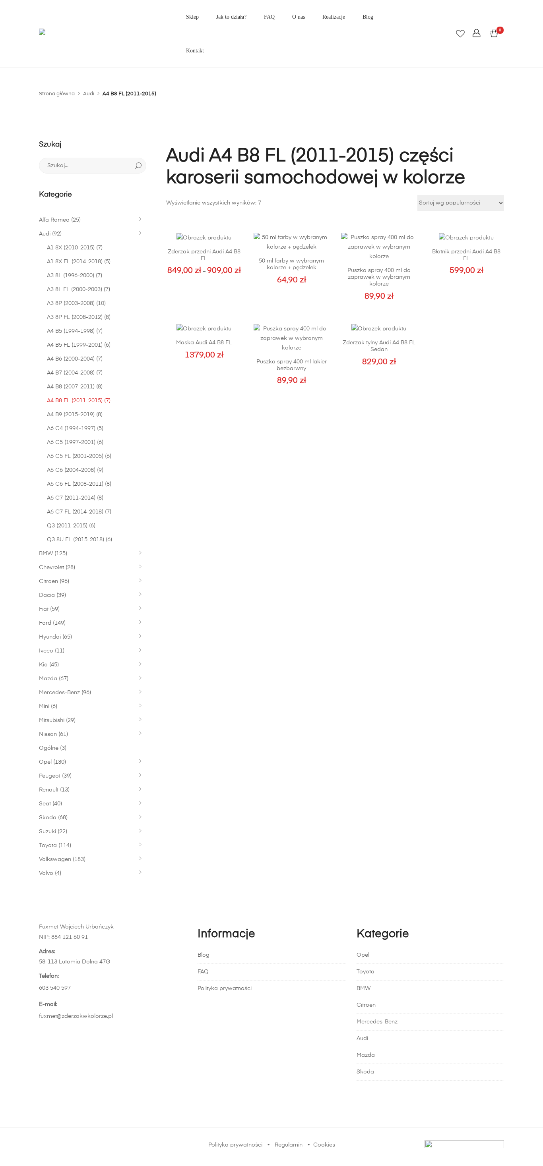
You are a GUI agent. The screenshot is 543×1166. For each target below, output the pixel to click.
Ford (45, 623)
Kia (43, 665)
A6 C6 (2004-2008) (71, 470)
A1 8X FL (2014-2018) (75, 261)
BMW (46, 553)
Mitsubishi (51, 720)
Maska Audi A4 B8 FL (204, 343)
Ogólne (48, 748)
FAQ (269, 17)
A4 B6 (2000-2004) (71, 359)
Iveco (46, 651)
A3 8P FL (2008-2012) (75, 317)
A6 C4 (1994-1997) (71, 428)
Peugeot (49, 776)
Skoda (47, 817)
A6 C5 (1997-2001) (71, 442)
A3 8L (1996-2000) (70, 275)
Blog (368, 17)
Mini (44, 706)
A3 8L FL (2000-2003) (74, 289)
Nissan (48, 734)
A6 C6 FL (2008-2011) (75, 484)
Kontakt (195, 51)
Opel (45, 762)
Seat (45, 804)
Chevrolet (51, 567)
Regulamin (289, 1145)
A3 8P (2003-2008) (71, 303)
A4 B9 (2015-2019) (71, 414)
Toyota (48, 845)
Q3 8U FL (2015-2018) (75, 539)
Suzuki (47, 831)
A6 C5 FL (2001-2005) (75, 456)
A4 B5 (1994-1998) (71, 331)
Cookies (324, 1145)
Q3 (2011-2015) (67, 526)
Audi (44, 234)
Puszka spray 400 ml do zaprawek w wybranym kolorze (379, 277)
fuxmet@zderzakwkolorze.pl (76, 1016)
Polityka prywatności (225, 988)
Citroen (48, 581)
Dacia (47, 595)
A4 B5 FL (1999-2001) (75, 345)
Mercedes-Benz (59, 692)
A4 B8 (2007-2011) (71, 387)
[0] (494, 34)
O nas (298, 17)
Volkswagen (55, 859)
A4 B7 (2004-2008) (71, 373)
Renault (48, 790)
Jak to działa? (231, 17)
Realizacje (333, 17)
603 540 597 (55, 988)
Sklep (192, 17)
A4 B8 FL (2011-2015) (75, 400)
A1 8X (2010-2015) (71, 248)
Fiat (43, 609)
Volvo (46, 873)
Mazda (48, 678)
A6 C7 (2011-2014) (71, 498)
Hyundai (50, 637)
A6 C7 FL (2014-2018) (75, 512)
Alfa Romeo (54, 220)
